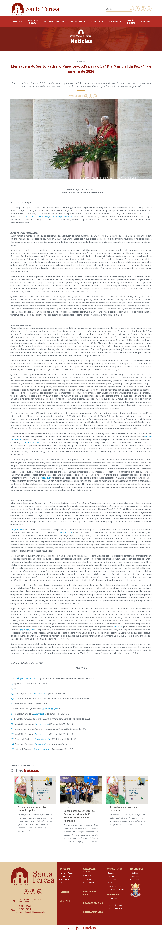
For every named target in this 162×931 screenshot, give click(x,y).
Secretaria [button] (96, 21)
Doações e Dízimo (131, 21)
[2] (11, 683)
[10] (12, 724)
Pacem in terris (65, 532)
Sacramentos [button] (77, 21)
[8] (11, 713)
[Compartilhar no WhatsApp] (86, 96)
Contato (145, 21)
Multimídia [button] (114, 21)
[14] (12, 744)
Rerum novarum (26, 629)
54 (23, 906)
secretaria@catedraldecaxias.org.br (30, 912)
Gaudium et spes (31, 442)
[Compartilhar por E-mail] (94, 96)
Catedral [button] (16, 21)
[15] (12, 749)
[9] (11, 718)
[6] (11, 703)
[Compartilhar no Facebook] (90, 96)
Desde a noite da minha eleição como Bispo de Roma (46, 216)
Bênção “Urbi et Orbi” (26, 678)
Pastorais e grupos (33, 21)
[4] (11, 693)
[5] (11, 698)
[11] (12, 729)
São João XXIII (17, 529)
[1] (11, 678)
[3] (11, 688)
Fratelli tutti (45, 477)
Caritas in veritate (43, 739)
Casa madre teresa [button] (53, 21)
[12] (12, 734)
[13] (12, 739)
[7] (11, 708)
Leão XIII (118, 626)
